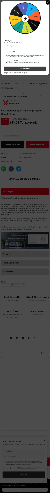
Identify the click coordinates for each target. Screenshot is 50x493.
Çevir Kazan (25, 69)
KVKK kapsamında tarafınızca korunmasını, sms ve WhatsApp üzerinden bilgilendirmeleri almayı (25, 61)
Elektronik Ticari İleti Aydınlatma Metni (21, 56)
